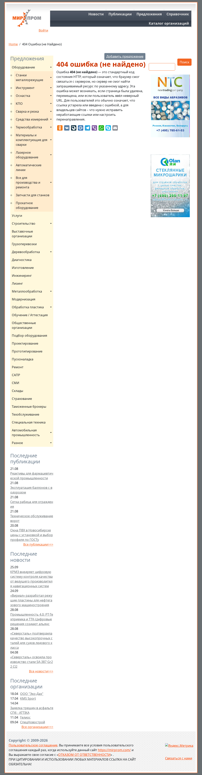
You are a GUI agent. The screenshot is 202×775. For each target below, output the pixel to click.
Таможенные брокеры (29, 406)
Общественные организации (24, 325)
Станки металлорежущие (29, 77)
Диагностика (22, 260)
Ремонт (17, 367)
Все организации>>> (37, 727)
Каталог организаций (169, 23)
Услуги (17, 215)
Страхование (22, 398)
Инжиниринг (22, 275)
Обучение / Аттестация (30, 315)
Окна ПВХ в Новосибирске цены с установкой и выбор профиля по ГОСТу (31, 535)
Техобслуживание (25, 414)
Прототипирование (27, 351)
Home (13, 44)
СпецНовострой (32, 722)
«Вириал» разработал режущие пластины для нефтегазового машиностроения (31, 600)
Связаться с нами (178, 758)
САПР (16, 375)
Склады (17, 391)
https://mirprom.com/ (114, 750)
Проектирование (25, 343)
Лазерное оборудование (27, 154)
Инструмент (25, 88)
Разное (17, 443)
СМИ (15, 383)
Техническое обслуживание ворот (31, 518)
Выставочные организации (22, 233)
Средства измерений (32, 119)
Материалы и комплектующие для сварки (32, 140)
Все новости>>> (41, 671)
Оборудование (23, 67)
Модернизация (23, 299)
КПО (19, 103)
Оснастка (23, 95)
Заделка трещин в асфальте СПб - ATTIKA (31, 710)
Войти (43, 30)
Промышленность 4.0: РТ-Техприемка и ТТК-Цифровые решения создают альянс (31, 619)
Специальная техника (29, 422)
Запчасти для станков (32, 195)
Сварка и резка (27, 111)
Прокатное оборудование (27, 205)
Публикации (120, 14)
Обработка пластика (28, 307)
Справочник (177, 14)
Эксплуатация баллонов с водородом (31, 490)
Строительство (23, 223)
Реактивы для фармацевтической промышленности (31, 475)
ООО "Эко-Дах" (31, 694)
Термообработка (29, 127)
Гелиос (25, 717)
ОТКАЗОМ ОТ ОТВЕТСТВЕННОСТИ (84, 755)
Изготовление (23, 268)
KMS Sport (28, 698)
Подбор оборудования (29, 335)
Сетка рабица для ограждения (31, 504)
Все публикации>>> (38, 544)
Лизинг (17, 283)
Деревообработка (26, 252)
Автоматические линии (28, 167)
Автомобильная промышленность (26, 432)
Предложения (149, 14)
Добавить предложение (124, 56)
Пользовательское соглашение (33, 745)
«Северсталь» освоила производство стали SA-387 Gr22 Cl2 (31, 662)
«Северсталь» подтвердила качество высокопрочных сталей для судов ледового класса (31, 640)
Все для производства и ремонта (28, 182)
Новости (96, 14)
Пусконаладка (22, 359)
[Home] (27, 19)
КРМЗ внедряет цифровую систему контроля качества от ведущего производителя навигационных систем (31, 579)
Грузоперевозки (24, 244)
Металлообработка (27, 291)
